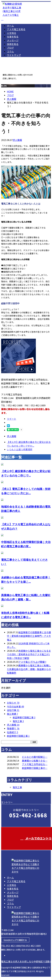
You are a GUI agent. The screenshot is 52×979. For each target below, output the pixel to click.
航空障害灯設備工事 (24, 717)
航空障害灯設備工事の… (34, 768)
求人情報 (17, 140)
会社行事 (13, 710)
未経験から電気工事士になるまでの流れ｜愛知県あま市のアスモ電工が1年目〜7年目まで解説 (29, 654)
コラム (10, 51)
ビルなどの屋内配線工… (34, 757)
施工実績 (12, 713)
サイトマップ (14, 55)
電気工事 (18, 721)
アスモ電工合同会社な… (34, 764)
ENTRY (11, 82)
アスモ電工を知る (16, 29)
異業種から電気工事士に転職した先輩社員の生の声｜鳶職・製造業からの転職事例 (29, 669)
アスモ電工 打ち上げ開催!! (32, 662)
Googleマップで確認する (15, 939)
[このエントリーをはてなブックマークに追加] (8, 426)
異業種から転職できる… (34, 760)
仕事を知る (12, 36)
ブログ (10, 47)
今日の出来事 (15, 706)
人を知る (11, 33)
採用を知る (12, 44)
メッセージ (12, 40)
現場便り (13, 728)
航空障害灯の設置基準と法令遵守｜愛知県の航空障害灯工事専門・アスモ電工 (29, 636)
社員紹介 (12, 732)
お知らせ (13, 702)
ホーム (10, 25)
